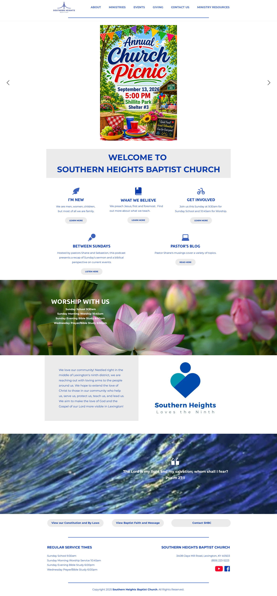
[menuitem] (95, 7)
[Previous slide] (8, 82)
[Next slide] (268, 82)
